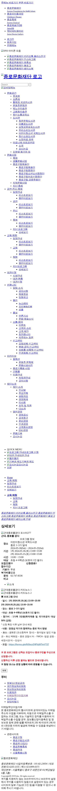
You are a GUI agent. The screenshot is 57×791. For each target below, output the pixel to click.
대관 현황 (18, 278)
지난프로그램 (20, 266)
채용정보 (23, 294)
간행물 (16, 371)
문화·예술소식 (26, 319)
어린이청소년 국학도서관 (32, 133)
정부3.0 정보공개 (16, 683)
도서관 (16, 118)
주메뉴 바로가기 (9, 2)
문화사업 (11, 155)
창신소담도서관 (27, 136)
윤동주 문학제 (26, 362)
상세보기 (23, 232)
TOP (9, 467)
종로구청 (17, 737)
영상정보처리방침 (16, 689)
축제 (15, 158)
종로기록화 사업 (21, 368)
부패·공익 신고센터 (29, 346)
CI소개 (22, 408)
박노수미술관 (20, 108)
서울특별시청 (20, 753)
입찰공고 (23, 297)
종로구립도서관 (21, 740)
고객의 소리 (25, 328)
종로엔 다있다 (20, 743)
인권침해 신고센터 (28, 353)
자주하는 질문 (26, 337)
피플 (21, 309)
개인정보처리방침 (16, 686)
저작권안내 (24, 377)
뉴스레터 (23, 303)
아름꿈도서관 (26, 124)
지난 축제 (18, 186)
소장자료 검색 (26, 139)
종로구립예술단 (21, 164)
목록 (4, 670)
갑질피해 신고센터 (28, 343)
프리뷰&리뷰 (25, 306)
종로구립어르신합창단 (30, 176)
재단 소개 (18, 387)
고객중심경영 (26, 427)
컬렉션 (16, 359)
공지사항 (23, 291)
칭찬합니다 (24, 334)
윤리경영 (23, 421)
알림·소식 (18, 288)
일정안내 (17, 192)
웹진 (15, 300)
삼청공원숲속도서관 (29, 127)
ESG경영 (23, 430)
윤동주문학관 (20, 105)
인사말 (22, 390)
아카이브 (11, 356)
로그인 (10, 39)
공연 (15, 201)
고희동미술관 (20, 111)
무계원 (16, 96)
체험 (15, 257)
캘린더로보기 (26, 198)
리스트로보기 (26, 195)
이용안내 (17, 374)
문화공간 (11, 93)
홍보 (15, 312)
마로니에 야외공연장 (23, 142)
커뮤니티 (11, 285)
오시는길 (23, 148)
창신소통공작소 (21, 114)
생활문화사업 (20, 161)
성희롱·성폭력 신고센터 (31, 350)
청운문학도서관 (27, 121)
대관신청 (11, 272)
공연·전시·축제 (15, 189)
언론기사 (23, 316)
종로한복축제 (20, 746)
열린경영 (17, 411)
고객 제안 (24, 331)
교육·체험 (12, 235)
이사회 (22, 402)
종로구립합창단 (27, 170)
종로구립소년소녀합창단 (31, 173)
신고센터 (17, 340)
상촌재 (16, 99)
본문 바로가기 (26, 2)
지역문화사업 (20, 183)
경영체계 (23, 399)
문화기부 (17, 433)
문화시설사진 (26, 365)
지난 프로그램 (20, 229)
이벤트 (22, 325)
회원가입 (11, 42)
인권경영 (23, 424)
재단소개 (11, 384)
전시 (15, 210)
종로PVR (17, 749)
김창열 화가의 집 (21, 152)
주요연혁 (23, 393)
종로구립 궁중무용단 (29, 179)
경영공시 (23, 415)
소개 (21, 145)
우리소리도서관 (27, 130)
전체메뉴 (11, 45)
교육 (15, 247)
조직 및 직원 (25, 405)
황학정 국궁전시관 (22, 102)
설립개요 (23, 396)
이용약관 (11, 692)
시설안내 (17, 275)
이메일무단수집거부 (17, 695)
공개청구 (23, 418)
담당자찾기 (13, 701)
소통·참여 (18, 322)
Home (10, 477)
